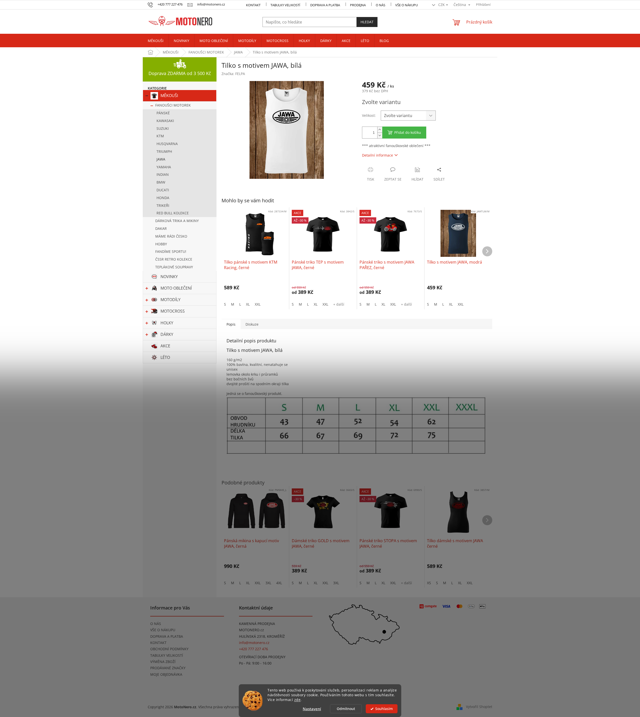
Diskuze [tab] (252, 324)
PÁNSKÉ (163, 113)
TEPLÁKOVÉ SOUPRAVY (174, 267)
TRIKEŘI (162, 205)
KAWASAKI (165, 120)
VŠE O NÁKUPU (406, 5)
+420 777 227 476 (253, 648)
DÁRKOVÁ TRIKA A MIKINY (177, 220)
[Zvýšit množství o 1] (379, 130)
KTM (160, 136)
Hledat (367, 22)
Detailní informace (377, 155)
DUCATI (162, 190)
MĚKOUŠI (169, 95)
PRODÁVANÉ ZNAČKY (168, 667)
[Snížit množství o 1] (379, 135)
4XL (279, 582)
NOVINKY (169, 276)
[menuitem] (155, 41)
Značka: (233, 73)
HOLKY (166, 323)
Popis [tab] (231, 324)
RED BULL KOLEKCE (172, 213)
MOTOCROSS (172, 311)
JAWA (160, 159)
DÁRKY (166, 334)
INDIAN (162, 174)
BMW (160, 182)
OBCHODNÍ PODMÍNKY (169, 648)
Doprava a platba (325, 5)
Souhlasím (384, 708)
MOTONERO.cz (251, 629)
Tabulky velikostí (285, 5)
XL (248, 304)
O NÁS (380, 5)
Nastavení (312, 708)
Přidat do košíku (407, 132)
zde (297, 699)
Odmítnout (346, 708)
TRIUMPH (164, 151)
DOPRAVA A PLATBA (166, 636)
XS (429, 582)
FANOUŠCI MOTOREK (173, 105)
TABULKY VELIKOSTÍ (166, 655)
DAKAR (161, 228)
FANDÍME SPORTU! (170, 251)
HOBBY (161, 244)
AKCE (165, 346)
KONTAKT (253, 5)
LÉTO (165, 357)
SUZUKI (162, 128)
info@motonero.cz (254, 642)
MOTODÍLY (170, 299)
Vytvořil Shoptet (479, 706)
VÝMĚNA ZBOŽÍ (163, 661)
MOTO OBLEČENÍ (176, 288)
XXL (257, 304)
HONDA (162, 197)
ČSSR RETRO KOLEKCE (173, 259)
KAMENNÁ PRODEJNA (257, 623)
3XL (268, 582)
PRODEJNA (358, 5)
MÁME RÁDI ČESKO (171, 236)
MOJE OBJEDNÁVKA (166, 674)
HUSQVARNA (167, 143)
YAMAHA (163, 167)
